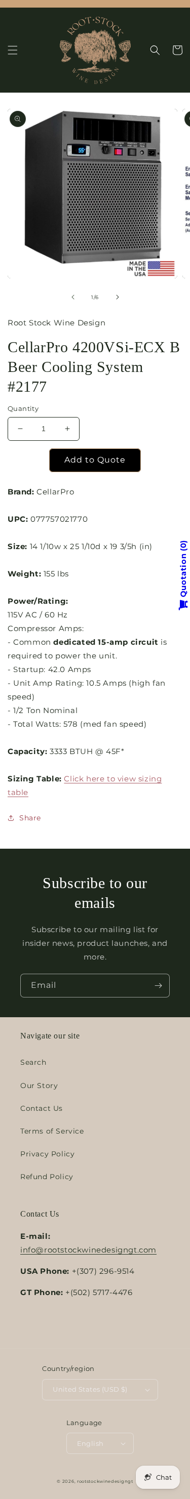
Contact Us (41, 1108)
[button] (13, 50)
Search (33, 1062)
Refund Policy (46, 1176)
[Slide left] (73, 297)
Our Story (39, 1085)
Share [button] (30, 817)
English (90, 1443)
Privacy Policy (47, 1153)
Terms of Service (52, 1131)
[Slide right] (117, 297)
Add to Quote (95, 460)
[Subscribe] (158, 985)
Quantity (23, 408)
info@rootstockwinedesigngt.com (88, 1250)
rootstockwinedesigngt (105, 1481)
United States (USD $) (90, 1389)
